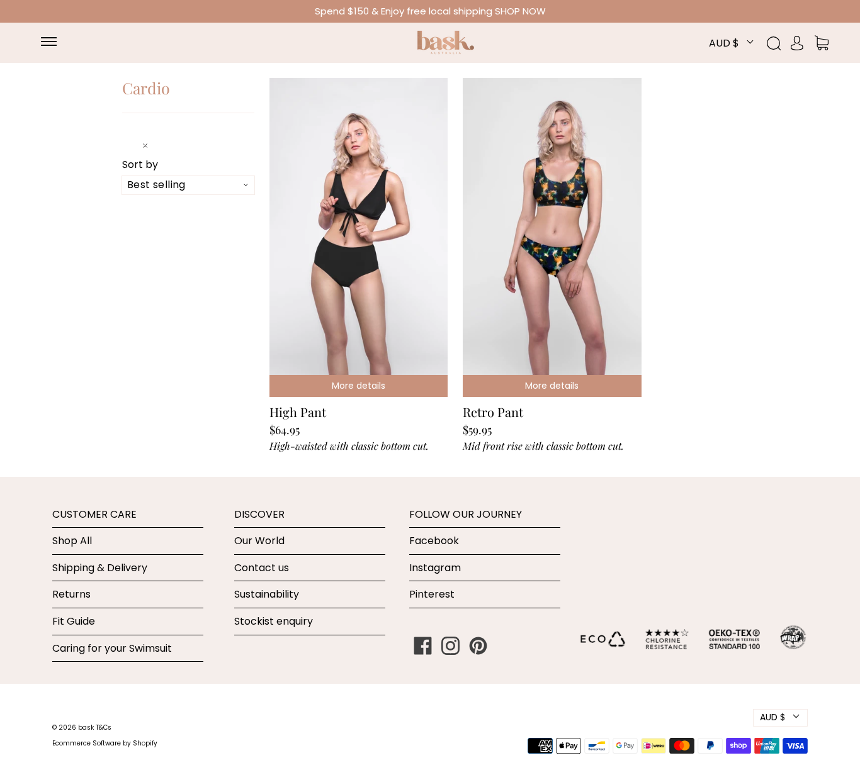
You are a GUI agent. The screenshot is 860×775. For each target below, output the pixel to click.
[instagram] (451, 646)
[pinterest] (478, 646)
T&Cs (103, 727)
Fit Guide (73, 621)
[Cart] (821, 42)
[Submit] (781, 43)
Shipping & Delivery (99, 567)
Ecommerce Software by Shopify (104, 743)
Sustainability (266, 594)
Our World (259, 540)
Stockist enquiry (273, 621)
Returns (71, 594)
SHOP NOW (520, 11)
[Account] (797, 42)
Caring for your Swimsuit (112, 648)
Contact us (261, 567)
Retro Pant (493, 411)
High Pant (297, 411)
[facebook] (423, 646)
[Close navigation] (151, 144)
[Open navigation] (55, 43)
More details (358, 385)
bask (87, 727)
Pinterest (432, 594)
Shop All (72, 540)
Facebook (434, 540)
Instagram (435, 567)
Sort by (140, 165)
